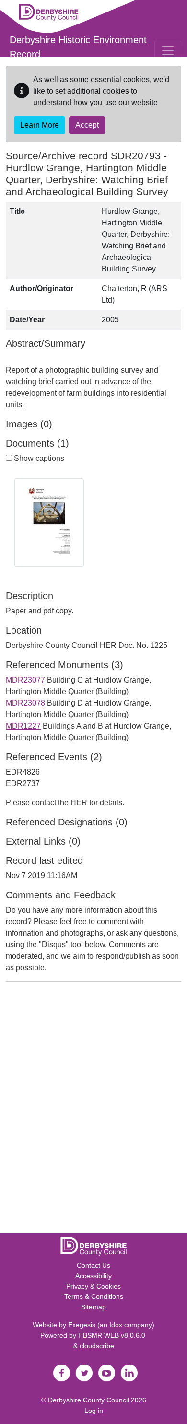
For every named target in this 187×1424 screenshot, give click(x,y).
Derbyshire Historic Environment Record (78, 47)
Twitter (84, 1373)
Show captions (38, 458)
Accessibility (93, 1276)
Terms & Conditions (93, 1296)
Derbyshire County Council (88, 1400)
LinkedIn (129, 1373)
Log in (93, 1410)
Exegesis (81, 1325)
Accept (87, 125)
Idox (115, 1325)
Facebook (61, 1373)
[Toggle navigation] (167, 50)
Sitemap (93, 1307)
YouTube (106, 1373)
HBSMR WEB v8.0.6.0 (112, 1335)
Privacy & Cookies (93, 1286)
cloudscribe (97, 1346)
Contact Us (93, 1265)
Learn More (39, 125)
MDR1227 (23, 726)
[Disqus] (93, 1109)
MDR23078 (25, 703)
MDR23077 (25, 680)
